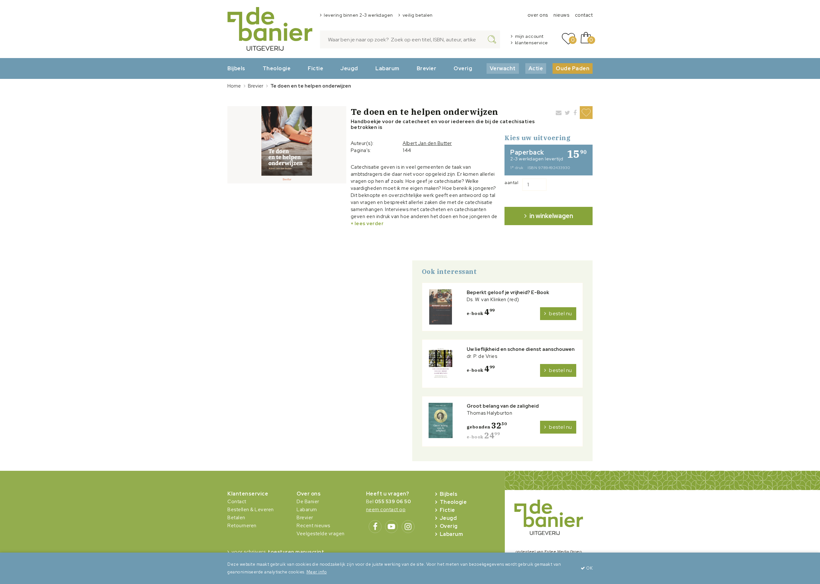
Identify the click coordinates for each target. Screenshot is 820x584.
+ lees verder (367, 223)
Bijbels (236, 68)
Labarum (387, 68)
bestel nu (560, 313)
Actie (536, 68)
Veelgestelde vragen (321, 533)
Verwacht (503, 68)
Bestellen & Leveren (250, 509)
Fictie (315, 68)
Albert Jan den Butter (427, 143)
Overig (463, 68)
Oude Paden (572, 68)
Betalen (236, 517)
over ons (538, 15)
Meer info (317, 572)
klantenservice (531, 43)
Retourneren (242, 525)
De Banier (308, 501)
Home (234, 86)
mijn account (529, 36)
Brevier (427, 68)
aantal (511, 182)
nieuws (561, 15)
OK (589, 568)
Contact (236, 501)
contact (584, 15)
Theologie (277, 68)
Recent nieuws (313, 525)
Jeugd (349, 68)
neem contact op (386, 509)
